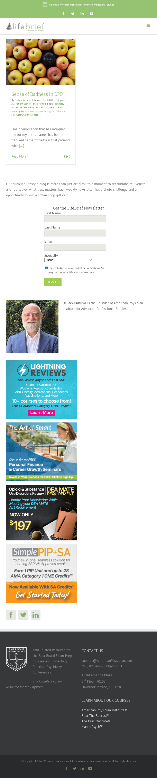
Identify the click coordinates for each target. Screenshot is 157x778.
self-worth (16, 114)
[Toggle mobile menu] (149, 25)
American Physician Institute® (104, 710)
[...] (21, 145)
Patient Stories (23, 103)
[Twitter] (23, 615)
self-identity (58, 111)
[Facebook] (11, 615)
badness (59, 103)
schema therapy (43, 111)
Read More (18, 156)
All (13, 103)
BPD (46, 107)
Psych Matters (39, 103)
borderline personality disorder (27, 107)
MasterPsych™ (92, 726)
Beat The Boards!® (95, 715)
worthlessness (30, 114)
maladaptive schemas (22, 111)
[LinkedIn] (35, 615)
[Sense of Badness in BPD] (40, 62)
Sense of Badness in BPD (37, 94)
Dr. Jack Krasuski (23, 99)
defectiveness (56, 107)
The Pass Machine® (96, 721)
